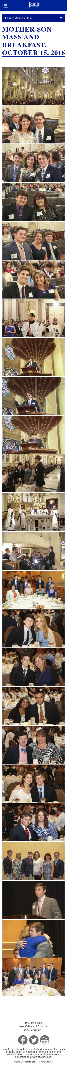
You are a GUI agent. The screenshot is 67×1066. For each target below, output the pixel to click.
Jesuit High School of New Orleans (33, 5)
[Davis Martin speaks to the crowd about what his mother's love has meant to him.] (33, 900)
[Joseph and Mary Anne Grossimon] (33, 822)
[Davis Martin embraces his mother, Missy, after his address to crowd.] (33, 939)
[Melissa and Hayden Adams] (33, 784)
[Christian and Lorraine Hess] (33, 628)
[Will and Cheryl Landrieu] (33, 667)
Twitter (33, 1040)
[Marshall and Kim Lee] (33, 279)
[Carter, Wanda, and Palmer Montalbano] (33, 163)
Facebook (22, 1040)
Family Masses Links (19, 18)
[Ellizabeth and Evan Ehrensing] (33, 124)
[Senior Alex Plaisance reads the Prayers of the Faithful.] (33, 435)
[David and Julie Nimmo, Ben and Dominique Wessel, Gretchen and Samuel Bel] (33, 861)
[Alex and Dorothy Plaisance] (33, 202)
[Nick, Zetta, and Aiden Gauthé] (33, 241)
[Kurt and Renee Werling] (33, 745)
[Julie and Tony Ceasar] (33, 706)
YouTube (44, 1040)
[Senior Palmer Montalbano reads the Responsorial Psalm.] (33, 396)
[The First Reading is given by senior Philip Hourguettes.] (33, 357)
